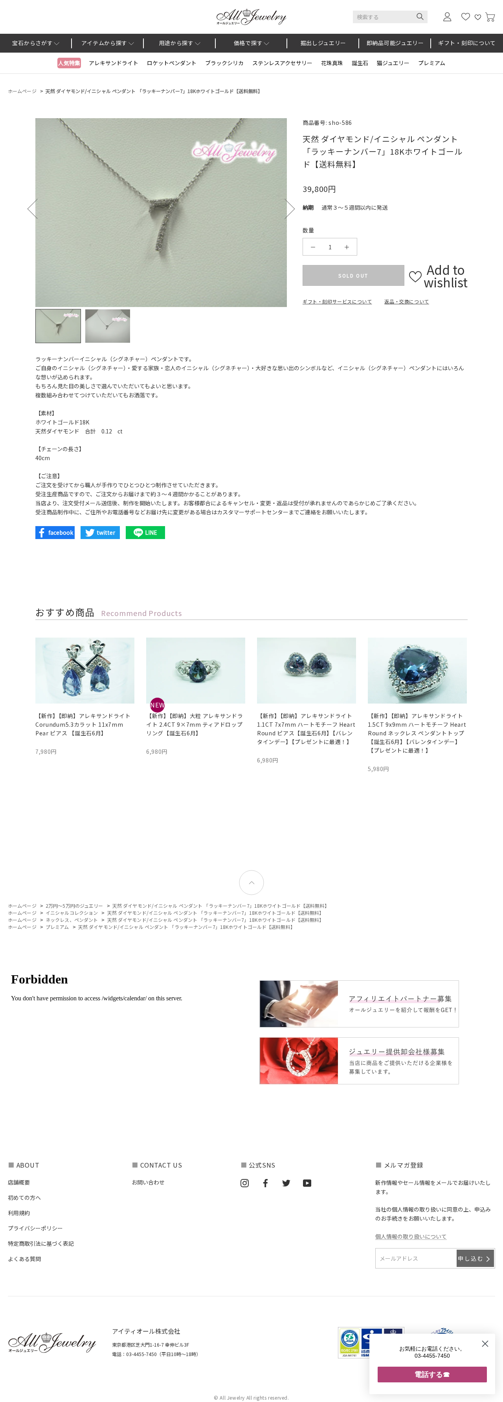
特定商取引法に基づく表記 (41, 1243)
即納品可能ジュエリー (395, 43)
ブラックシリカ (224, 63)
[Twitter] (286, 1183)
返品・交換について (406, 301)
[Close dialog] (485, 1344)
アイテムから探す (104, 43)
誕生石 (360, 63)
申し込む (471, 1258)
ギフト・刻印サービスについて (337, 301)
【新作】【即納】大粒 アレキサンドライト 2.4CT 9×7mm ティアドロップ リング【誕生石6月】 (194, 724)
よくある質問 (24, 1259)
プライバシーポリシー (35, 1228)
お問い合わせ (148, 1182)
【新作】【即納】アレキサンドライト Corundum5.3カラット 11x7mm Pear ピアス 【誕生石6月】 (83, 724)
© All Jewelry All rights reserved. (251, 1397)
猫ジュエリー (393, 63)
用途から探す (176, 43)
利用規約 (19, 1213)
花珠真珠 (332, 63)
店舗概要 (19, 1182)
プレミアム (431, 63)
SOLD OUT (353, 275)
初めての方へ (24, 1197)
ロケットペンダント (171, 63)
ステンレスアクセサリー (282, 63)
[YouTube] (307, 1183)
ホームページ (22, 91)
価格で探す (248, 43)
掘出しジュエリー (324, 43)
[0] (490, 17)
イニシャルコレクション (72, 912)
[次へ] (285, 209)
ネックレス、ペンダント (72, 919)
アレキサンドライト (113, 63)
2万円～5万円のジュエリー (74, 905)
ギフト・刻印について (467, 43)
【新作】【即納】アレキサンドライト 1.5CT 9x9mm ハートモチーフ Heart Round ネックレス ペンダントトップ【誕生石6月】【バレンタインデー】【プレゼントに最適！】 (417, 733)
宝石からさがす (32, 43)
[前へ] (38, 209)
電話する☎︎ (432, 1374)
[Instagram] (244, 1183)
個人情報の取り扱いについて (411, 1236)
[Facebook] (265, 1183)
